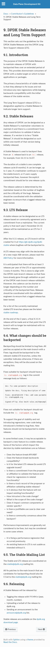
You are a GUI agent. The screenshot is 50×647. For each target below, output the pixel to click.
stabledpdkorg (15, 564)
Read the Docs (10, 642)
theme (30, 640)
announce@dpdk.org (16, 613)
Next (40, 629)
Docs (5, 14)
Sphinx (16, 640)
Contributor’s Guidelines (22, 14)
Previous (11, 629)
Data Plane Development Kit (26, 4)
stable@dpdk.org (23, 577)
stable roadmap (10, 312)
